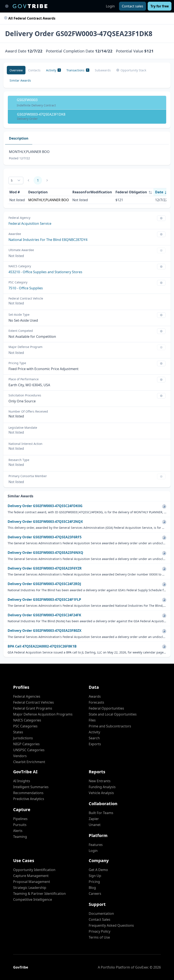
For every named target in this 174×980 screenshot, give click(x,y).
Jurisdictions (23, 738)
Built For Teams (101, 812)
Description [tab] (18, 138)
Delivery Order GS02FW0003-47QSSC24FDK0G (45, 506)
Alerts (17, 830)
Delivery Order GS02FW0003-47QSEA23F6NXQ (45, 553)
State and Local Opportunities (113, 714)
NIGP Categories (26, 744)
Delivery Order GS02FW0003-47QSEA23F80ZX (44, 631)
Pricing (94, 881)
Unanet (95, 824)
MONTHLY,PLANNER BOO (48, 200)
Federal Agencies (26, 696)
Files (92, 720)
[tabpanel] (87, 154)
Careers (95, 893)
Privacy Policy (99, 931)
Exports (95, 744)
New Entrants (100, 781)
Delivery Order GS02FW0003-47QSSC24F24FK (44, 615)
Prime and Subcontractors (110, 726)
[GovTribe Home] (30, 6)
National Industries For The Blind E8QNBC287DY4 (47, 239)
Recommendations (28, 793)
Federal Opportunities (106, 708)
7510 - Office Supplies (25, 288)
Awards (95, 696)
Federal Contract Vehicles (33, 702)
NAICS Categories (27, 720)
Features (96, 844)
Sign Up (95, 875)
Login (110, 6)
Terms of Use (99, 937)
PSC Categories (25, 726)
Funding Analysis (102, 787)
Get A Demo (98, 869)
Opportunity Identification (34, 869)
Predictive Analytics (28, 798)
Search (94, 738)
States (18, 732)
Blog (92, 887)
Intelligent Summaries (31, 787)
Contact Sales (99, 919)
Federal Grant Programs (32, 708)
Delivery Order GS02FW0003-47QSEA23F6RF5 (44, 537)
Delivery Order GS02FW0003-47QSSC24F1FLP (44, 600)
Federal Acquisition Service (29, 223)
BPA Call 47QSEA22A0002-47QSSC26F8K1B (42, 646)
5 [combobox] (12, 180)
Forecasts (96, 702)
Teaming (20, 836)
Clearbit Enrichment (29, 761)
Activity (94, 732)
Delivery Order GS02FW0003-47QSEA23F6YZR (45, 568)
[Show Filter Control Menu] (161, 218)
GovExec (142, 967)
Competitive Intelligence (32, 899)
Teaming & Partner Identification (39, 893)
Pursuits (20, 824)
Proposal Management (31, 881)
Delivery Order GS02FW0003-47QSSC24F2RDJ (44, 584)
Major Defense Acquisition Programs (43, 714)
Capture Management (31, 875)
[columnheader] (133, 192)
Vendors (20, 756)
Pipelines (20, 818)
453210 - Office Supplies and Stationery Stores (45, 272)
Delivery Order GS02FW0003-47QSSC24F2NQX (45, 522)
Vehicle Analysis (101, 793)
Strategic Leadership (29, 887)
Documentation (101, 913)
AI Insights (21, 781)
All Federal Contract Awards (31, 18)
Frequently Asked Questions (111, 925)
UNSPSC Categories (29, 750)
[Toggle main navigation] (7, 6)
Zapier (94, 818)
